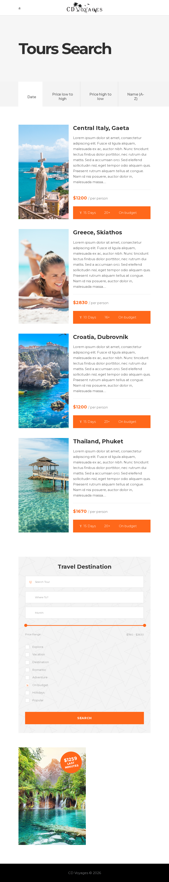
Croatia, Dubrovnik (100, 337)
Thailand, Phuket (98, 441)
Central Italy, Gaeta (101, 128)
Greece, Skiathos (97, 232)
